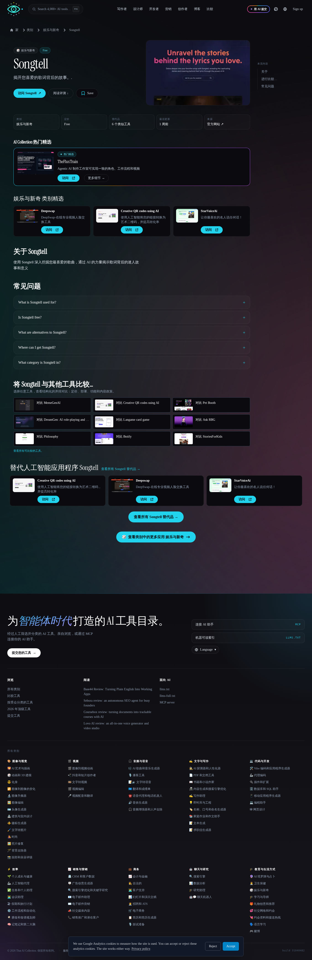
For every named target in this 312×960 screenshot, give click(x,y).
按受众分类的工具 (20, 702)
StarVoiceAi (209, 211)
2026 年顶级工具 (19, 709)
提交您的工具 (24, 652)
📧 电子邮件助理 (79, 897)
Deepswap (48, 211)
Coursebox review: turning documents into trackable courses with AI (117, 714)
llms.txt (164, 689)
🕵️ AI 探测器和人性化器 (205, 768)
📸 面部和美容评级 (19, 857)
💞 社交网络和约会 (262, 910)
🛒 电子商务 (136, 910)
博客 (197, 9)
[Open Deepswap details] (27, 216)
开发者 (154, 9)
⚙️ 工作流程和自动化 (21, 910)
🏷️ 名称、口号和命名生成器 (207, 809)
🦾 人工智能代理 (18, 883)
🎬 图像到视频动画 (80, 768)
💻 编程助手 (258, 802)
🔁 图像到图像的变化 (21, 789)
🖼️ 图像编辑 (15, 802)
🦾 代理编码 (258, 775)
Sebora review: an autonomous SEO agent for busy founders (117, 703)
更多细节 (96, 178)
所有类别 (13, 689)
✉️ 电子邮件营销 (79, 904)
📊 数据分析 (197, 883)
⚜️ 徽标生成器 (16, 823)
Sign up (298, 9)
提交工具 (13, 715)
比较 (210, 9)
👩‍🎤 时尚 (12, 836)
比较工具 (13, 696)
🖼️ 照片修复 (15, 843)
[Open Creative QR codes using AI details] (107, 216)
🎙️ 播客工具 (136, 775)
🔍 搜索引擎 (197, 876)
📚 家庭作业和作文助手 (204, 816)
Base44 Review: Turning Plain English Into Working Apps (118, 692)
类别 (30, 30)
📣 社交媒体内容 (79, 910)
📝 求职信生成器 (200, 830)
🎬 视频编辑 (76, 789)
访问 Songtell (29, 93)
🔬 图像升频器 (16, 795)
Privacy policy (141, 948)
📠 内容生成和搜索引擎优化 (207, 789)
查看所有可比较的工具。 (28, 450)
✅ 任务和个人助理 (19, 890)
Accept (230, 946)
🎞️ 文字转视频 (77, 782)
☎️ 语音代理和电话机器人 (145, 795)
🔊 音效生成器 (138, 802)
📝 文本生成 (197, 823)
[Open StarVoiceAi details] (187, 216)
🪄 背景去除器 (16, 850)
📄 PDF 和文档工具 (201, 775)
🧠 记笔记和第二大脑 (21, 924)
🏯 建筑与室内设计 (19, 816)
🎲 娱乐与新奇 (259, 890)
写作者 (122, 9)
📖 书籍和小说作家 (201, 782)
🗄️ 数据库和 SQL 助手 (264, 789)
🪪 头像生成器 (16, 809)
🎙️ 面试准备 (136, 924)
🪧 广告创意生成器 (80, 883)
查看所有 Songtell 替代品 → (156, 517)
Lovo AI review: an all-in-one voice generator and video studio (116, 726)
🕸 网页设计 (257, 809)
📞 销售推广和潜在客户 (83, 917)
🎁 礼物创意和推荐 (262, 904)
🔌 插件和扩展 (259, 782)
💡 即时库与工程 (200, 802)
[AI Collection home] (15, 9)
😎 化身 (12, 782)
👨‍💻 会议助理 (15, 897)
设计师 (138, 9)
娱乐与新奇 (51, 30)
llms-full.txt (167, 696)
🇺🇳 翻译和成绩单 (139, 789)
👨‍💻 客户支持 (136, 890)
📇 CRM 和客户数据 (81, 876)
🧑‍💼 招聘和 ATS (138, 904)
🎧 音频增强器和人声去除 (145, 809)
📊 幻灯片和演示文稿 (142, 897)
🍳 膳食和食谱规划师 (21, 917)
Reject (213, 946)
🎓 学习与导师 (259, 897)
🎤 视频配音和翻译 (80, 795)
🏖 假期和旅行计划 (19, 904)
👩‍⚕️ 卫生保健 (258, 883)
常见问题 (267, 86)
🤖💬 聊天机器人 (200, 897)
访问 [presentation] (65, 178)
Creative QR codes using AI (140, 211)
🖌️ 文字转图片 (16, 830)
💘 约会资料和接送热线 (265, 917)
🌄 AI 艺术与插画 (18, 768)
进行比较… (269, 79)
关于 (264, 71)
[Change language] (285, 9)
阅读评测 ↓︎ (61, 93)
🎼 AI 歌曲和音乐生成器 (144, 768)
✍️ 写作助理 (197, 795)
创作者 (183, 9)
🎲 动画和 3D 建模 (19, 775)
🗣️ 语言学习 (258, 924)
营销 (168, 9)
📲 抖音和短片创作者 (82, 775)
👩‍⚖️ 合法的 (135, 883)
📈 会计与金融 (138, 876)
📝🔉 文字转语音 (139, 782)
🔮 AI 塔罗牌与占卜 (262, 876)
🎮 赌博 (255, 931)
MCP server (167, 702)
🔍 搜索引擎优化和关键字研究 (88, 890)
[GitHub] (276, 9)
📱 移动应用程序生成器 (265, 795)
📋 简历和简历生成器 (142, 917)
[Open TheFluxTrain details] (35, 163)
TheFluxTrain (68, 161)
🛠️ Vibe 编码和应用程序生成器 (270, 768)
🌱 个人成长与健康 (19, 876)
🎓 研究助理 (197, 890)
